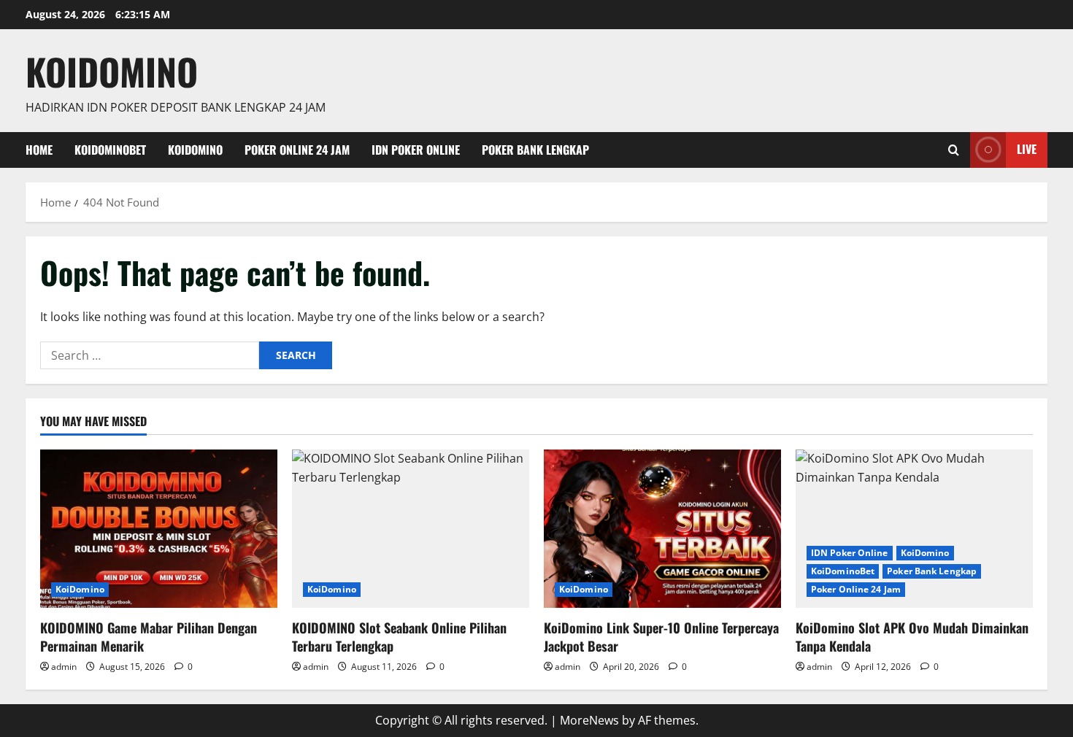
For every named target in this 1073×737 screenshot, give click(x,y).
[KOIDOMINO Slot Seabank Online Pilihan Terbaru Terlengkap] (410, 528)
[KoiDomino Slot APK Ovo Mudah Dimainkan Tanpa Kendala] (914, 528)
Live (1027, 149)
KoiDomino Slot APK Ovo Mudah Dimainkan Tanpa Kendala (912, 636)
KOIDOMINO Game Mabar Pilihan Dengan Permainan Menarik (148, 636)
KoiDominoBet (110, 149)
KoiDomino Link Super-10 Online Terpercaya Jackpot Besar (661, 636)
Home (39, 149)
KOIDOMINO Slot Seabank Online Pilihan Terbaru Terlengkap (399, 636)
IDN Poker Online (416, 149)
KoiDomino (112, 71)
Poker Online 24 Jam (297, 149)
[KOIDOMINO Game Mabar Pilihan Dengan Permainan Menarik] (158, 528)
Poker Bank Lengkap (535, 149)
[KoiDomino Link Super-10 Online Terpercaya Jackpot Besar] (662, 528)
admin (64, 666)
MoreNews (589, 720)
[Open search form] (953, 150)
